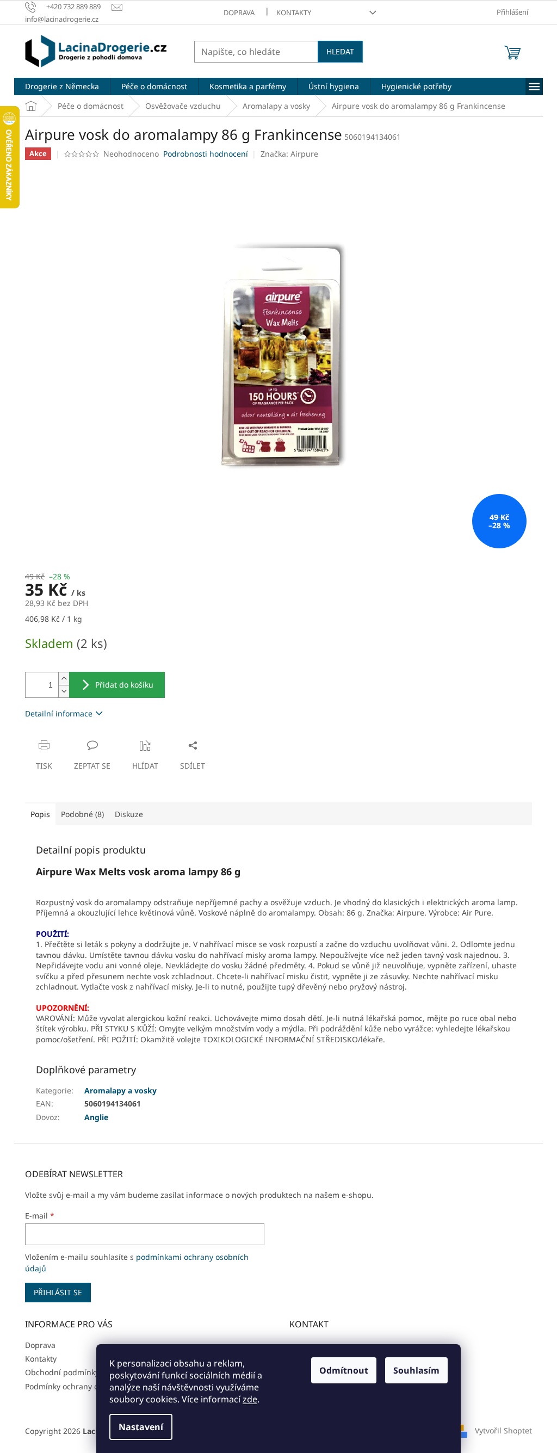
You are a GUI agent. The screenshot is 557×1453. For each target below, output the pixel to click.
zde (250, 1399)
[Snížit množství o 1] (63, 691)
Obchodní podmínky (62, 1372)
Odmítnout (343, 1370)
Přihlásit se (58, 1292)
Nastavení (141, 1427)
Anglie (96, 1117)
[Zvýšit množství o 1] (63, 678)
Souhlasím (416, 1370)
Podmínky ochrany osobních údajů (88, 1386)
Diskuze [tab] (129, 814)
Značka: (289, 154)
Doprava (239, 12)
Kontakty (293, 12)
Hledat (340, 51)
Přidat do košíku (124, 684)
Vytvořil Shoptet (503, 1430)
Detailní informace (58, 713)
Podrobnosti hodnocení (205, 154)
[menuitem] (62, 86)
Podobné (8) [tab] (82, 814)
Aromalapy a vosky (120, 1090)
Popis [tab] (40, 814)
